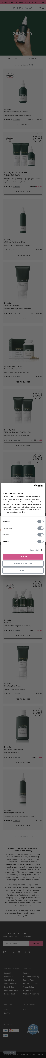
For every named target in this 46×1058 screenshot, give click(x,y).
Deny (23, 570)
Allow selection (23, 564)
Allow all (23, 557)
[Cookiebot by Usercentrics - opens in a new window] (34, 485)
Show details (34, 550)
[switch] (40, 528)
